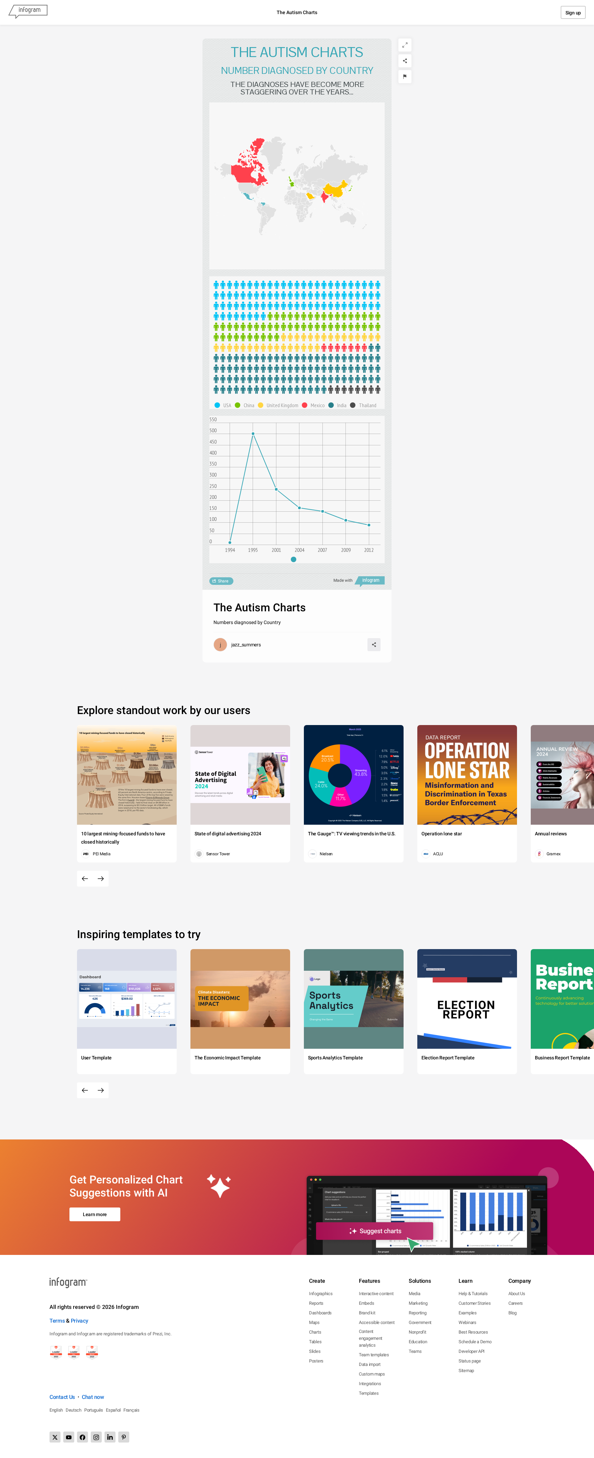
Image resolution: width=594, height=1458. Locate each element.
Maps (314, 1322)
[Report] (404, 76)
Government (420, 1322)
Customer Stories (475, 1303)
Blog (512, 1312)
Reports (316, 1303)
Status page (470, 1361)
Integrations (370, 1383)
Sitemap (466, 1370)
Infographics (320, 1293)
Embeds (366, 1303)
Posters (316, 1361)
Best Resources (473, 1332)
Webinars (467, 1322)
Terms (57, 1320)
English (56, 1410)
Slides (314, 1351)
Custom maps (372, 1374)
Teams (415, 1351)
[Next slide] (100, 878)
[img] (297, 301)
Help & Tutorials (473, 1293)
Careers (515, 1303)
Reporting (417, 1312)
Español (113, 1410)
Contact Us (62, 1397)
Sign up (573, 12)
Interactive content (376, 1293)
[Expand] (404, 45)
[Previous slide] (84, 878)
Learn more (95, 1214)
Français (131, 1410)
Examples (468, 1312)
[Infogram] (27, 12)
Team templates (374, 1354)
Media (414, 1293)
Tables (315, 1341)
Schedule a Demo (475, 1341)
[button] (250, 172)
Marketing (418, 1303)
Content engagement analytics (370, 1338)
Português (93, 1410)
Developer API (472, 1351)
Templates (368, 1393)
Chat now (93, 1397)
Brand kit (367, 1312)
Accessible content (377, 1322)
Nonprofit (417, 1332)
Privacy (79, 1320)
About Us (516, 1293)
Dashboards (320, 1312)
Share (223, 581)
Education (418, 1341)
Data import (370, 1364)
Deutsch (73, 1410)
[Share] (404, 60)
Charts (315, 1332)
